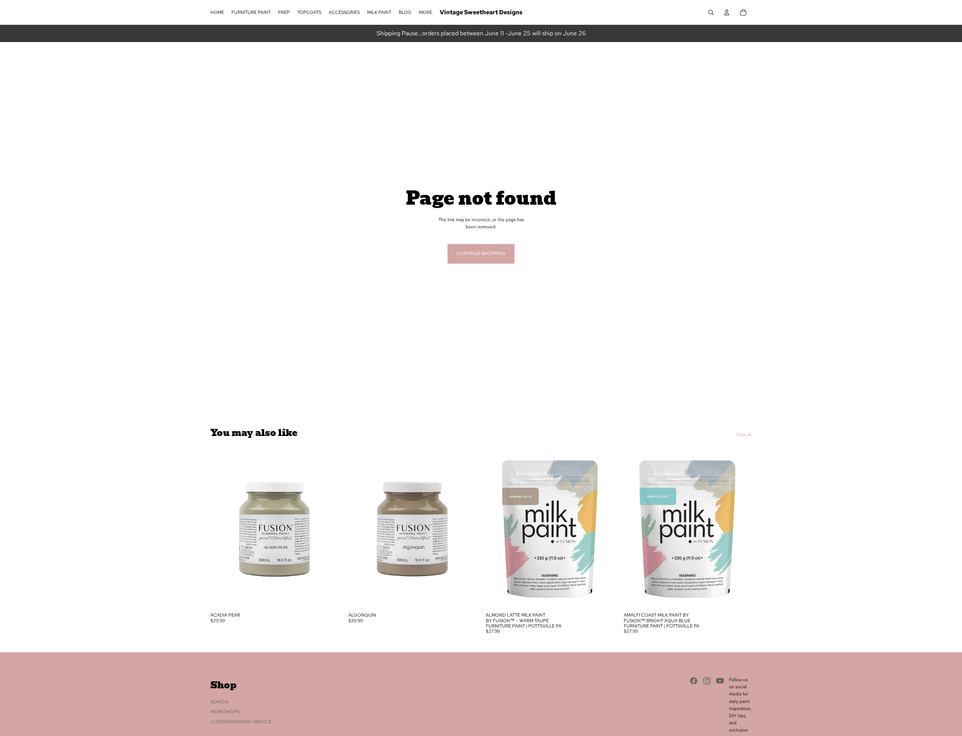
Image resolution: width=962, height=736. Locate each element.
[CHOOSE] (327, 597)
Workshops (224, 712)
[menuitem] (425, 12)
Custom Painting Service (240, 721)
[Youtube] (720, 680)
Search (219, 702)
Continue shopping (481, 253)
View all (744, 434)
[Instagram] (706, 680)
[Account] (726, 12)
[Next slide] (327, 528)
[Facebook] (693, 680)
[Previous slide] (221, 528)
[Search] (711, 12)
